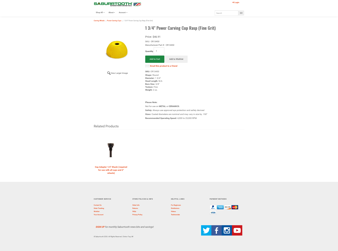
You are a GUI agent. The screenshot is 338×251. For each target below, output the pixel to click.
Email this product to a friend (163, 66)
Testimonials (175, 215)
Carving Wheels (99, 21)
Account (122, 12)
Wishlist (96, 211)
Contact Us (98, 205)
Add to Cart (155, 59)
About (111, 12)
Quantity (149, 51)
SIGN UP (100, 226)
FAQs (134, 211)
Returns (135, 208)
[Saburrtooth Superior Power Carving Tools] (117, 4)
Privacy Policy (137, 215)
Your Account (98, 215)
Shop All (99, 12)
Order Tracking (99, 208)
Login (236, 2)
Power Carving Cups (114, 21)
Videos (173, 211)
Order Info (136, 205)
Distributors (175, 208)
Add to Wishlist (176, 59)
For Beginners (176, 205)
